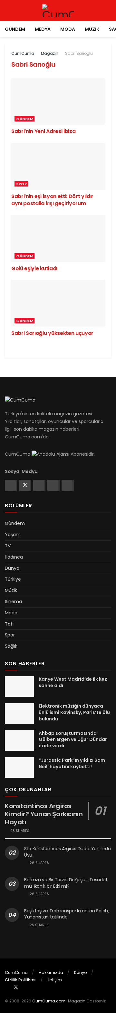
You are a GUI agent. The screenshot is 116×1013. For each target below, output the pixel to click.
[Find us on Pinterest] (52, 485)
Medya (43, 29)
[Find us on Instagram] (38, 485)
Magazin (49, 53)
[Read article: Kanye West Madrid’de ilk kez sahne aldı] (19, 686)
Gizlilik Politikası (20, 980)
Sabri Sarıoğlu (79, 53)
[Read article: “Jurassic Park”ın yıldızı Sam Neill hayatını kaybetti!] (19, 767)
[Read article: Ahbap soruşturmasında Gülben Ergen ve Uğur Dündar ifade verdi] (19, 740)
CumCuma (22, 53)
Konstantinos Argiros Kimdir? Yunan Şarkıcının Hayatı (43, 813)
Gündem (15, 29)
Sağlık (11, 646)
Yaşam (13, 534)
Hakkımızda (51, 972)
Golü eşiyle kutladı (34, 268)
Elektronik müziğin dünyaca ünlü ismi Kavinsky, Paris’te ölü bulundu (74, 712)
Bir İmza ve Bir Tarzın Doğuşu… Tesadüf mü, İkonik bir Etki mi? (65, 882)
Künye (80, 972)
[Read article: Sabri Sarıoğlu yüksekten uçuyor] (58, 303)
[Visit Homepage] (58, 10)
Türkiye (13, 579)
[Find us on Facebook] (10, 485)
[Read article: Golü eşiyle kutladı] (58, 238)
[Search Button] (108, 10)
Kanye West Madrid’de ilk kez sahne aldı (73, 682)
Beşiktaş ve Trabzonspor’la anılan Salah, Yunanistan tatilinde (66, 914)
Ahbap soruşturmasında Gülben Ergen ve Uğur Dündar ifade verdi (73, 739)
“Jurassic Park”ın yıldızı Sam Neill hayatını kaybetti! (72, 763)
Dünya (12, 568)
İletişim (54, 980)
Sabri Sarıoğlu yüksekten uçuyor (52, 333)
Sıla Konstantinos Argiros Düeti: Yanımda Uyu (67, 851)
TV (8, 546)
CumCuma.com (48, 1001)
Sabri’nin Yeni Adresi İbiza (43, 131)
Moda (67, 29)
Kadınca (14, 557)
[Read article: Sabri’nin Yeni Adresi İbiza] (58, 101)
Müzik (92, 29)
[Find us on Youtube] (67, 485)
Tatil (10, 624)
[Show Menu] (7, 10)
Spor (21, 184)
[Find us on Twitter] (24, 485)
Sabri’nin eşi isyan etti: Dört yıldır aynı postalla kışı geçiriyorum (52, 200)
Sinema (13, 601)
